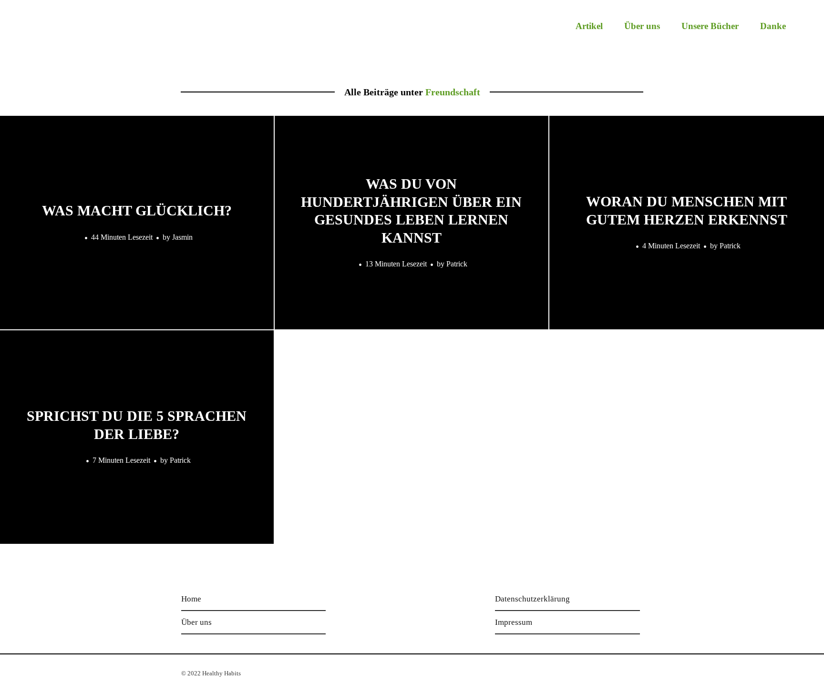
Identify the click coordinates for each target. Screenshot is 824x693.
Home (191, 598)
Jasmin (182, 237)
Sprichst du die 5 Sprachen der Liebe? (137, 425)
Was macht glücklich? (137, 210)
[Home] (72, 31)
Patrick (456, 264)
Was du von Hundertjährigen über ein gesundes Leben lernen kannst (411, 210)
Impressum (513, 622)
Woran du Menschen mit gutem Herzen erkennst (686, 210)
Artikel (589, 26)
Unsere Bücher (710, 26)
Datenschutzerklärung (532, 598)
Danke (773, 26)
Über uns (642, 26)
